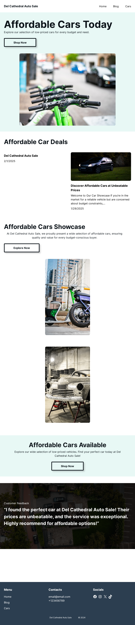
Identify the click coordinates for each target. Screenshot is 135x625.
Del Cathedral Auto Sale (21, 6)
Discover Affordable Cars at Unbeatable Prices (99, 188)
